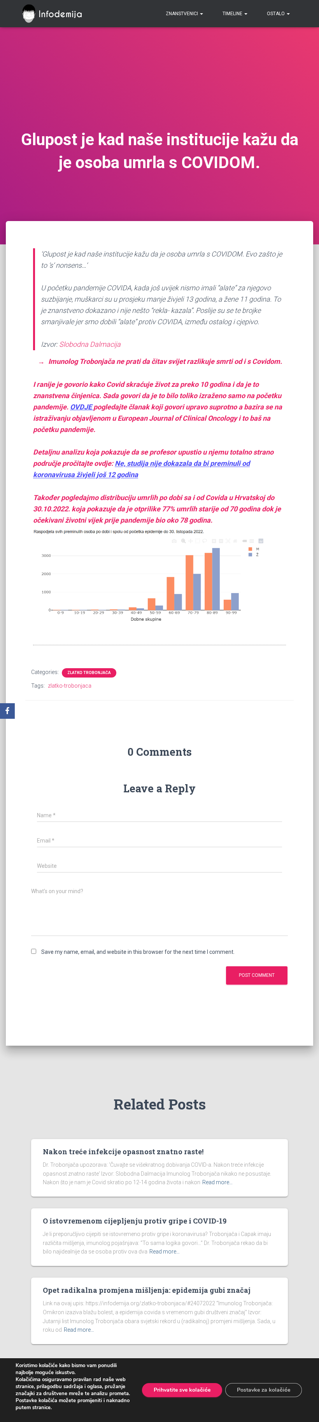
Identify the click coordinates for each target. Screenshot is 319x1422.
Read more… (217, 1182)
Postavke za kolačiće (263, 1390)
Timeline (233, 13)
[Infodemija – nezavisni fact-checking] (55, 13)
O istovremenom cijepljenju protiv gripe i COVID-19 (134, 1220)
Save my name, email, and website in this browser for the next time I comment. (138, 952)
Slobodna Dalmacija (90, 344)
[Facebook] (7, 711)
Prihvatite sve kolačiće (182, 1390)
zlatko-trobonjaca (69, 686)
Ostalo (276, 13)
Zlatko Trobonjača (89, 673)
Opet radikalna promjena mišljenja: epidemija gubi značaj (147, 1290)
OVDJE (81, 407)
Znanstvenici (182, 13)
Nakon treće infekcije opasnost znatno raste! (123, 1151)
